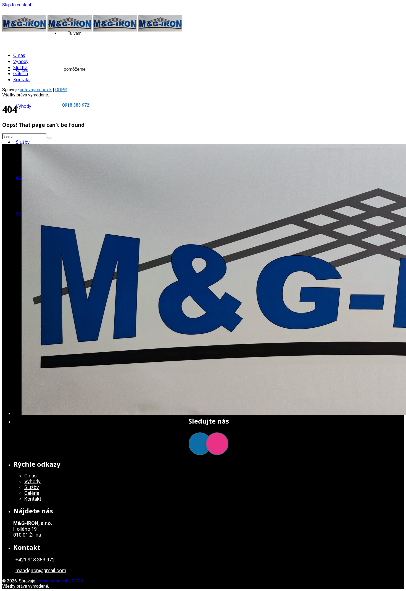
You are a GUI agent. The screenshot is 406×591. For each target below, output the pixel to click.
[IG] (217, 443)
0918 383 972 (75, 105)
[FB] (200, 443)
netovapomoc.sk (36, 89)
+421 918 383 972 (35, 560)
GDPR (77, 581)
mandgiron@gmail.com (40, 570)
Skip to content (16, 4)
